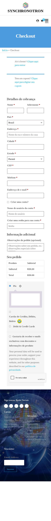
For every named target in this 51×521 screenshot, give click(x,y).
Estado (11, 153)
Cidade (11, 141)
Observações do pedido (24, 240)
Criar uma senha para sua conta (24, 220)
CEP (10, 165)
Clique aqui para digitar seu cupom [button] (26, 82)
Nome (11, 105)
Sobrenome (33, 105)
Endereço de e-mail (17, 190)
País (10, 117)
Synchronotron (25, 11)
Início (5, 50)
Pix (15, 286)
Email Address (11, 457)
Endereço (12, 129)
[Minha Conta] (37, 20)
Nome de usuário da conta (21, 208)
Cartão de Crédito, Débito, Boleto (22, 318)
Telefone (12, 177)
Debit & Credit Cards (24, 326)
